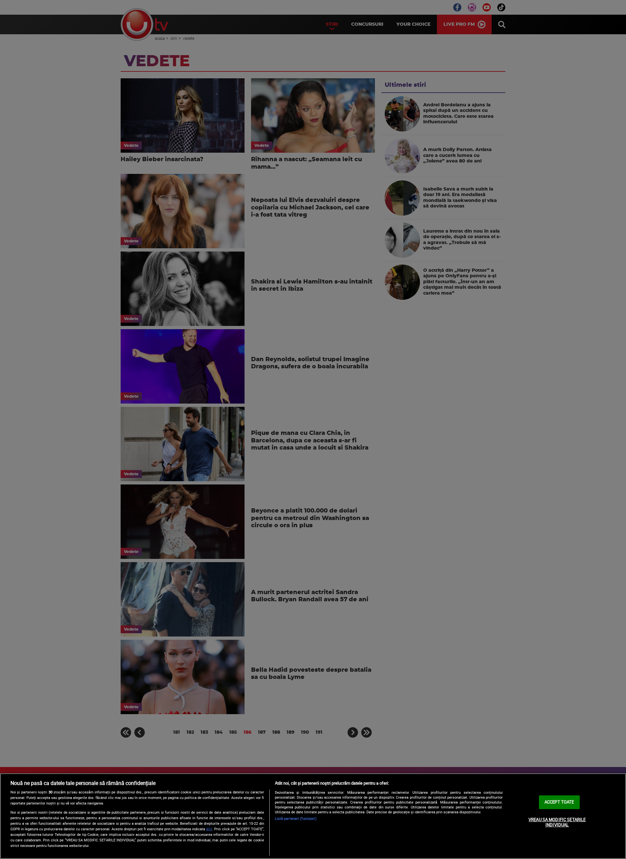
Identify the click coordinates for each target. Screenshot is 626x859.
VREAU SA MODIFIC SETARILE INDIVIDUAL (557, 822)
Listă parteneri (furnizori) (296, 818)
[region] (313, 816)
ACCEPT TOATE (559, 802)
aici (209, 829)
